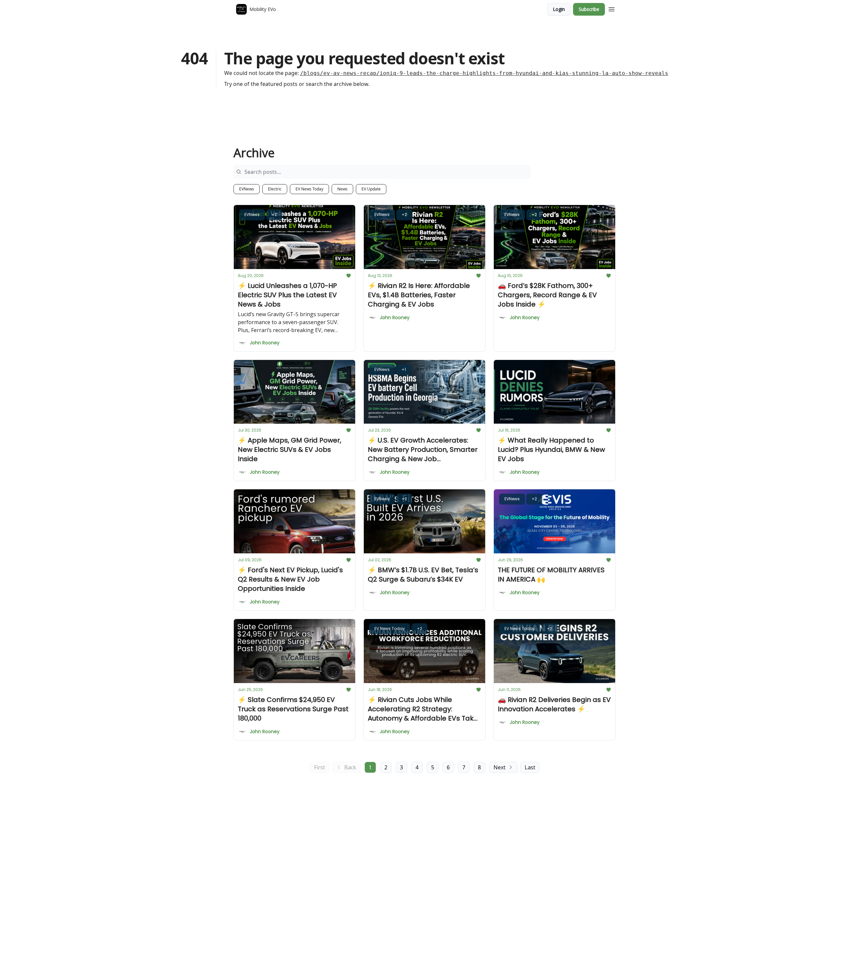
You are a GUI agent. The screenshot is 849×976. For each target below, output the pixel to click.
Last (530, 767)
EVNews (246, 189)
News (342, 189)
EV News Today (309, 189)
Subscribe (589, 9)
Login (559, 9)
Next (499, 767)
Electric (275, 189)
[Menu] (612, 8)
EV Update (371, 189)
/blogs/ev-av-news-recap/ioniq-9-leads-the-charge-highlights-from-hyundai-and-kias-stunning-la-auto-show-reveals (484, 73)
